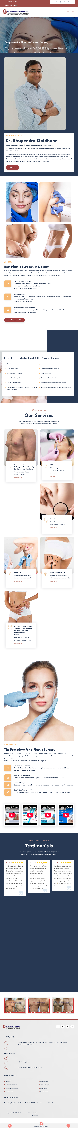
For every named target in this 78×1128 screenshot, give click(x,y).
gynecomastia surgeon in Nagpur (37, 148)
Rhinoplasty (44, 1081)
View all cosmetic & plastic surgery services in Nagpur (25, 761)
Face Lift (8, 1081)
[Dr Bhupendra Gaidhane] (16, 12)
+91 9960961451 (12, 2)
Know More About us (14, 320)
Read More (12, 167)
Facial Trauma (44, 1092)
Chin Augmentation (12, 1088)
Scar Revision (10, 1092)
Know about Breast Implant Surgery (25, 312)
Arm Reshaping (45, 1085)
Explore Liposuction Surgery (23, 301)
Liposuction (44, 1088)
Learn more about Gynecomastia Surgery (27, 286)
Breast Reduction (11, 1085)
